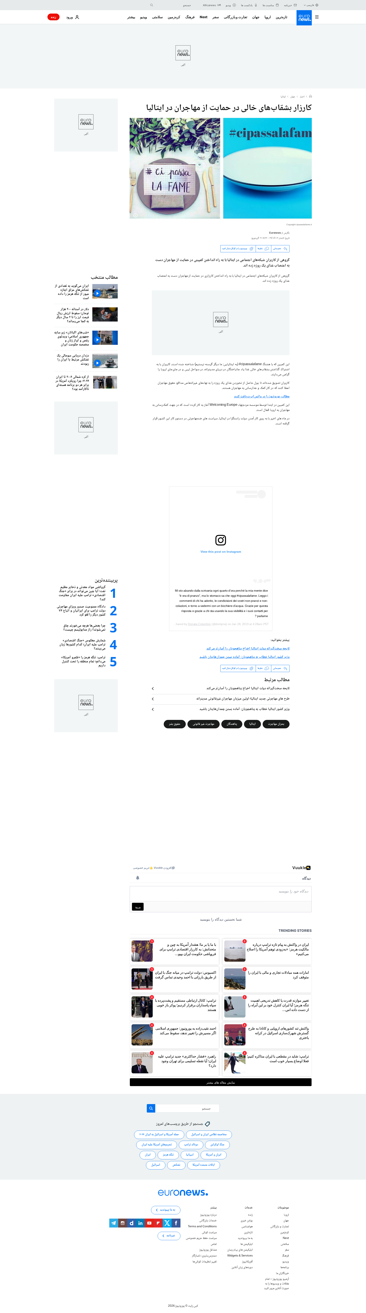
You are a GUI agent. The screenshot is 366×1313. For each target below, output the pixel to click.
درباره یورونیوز (208, 1215)
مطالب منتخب (104, 277)
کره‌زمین (174, 17)
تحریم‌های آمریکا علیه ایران (156, 1144)
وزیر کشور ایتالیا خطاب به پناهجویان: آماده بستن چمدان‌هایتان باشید (245, 657)
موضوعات (283, 1208)
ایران (148, 1154)
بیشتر (213, 1208)
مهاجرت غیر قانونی (203, 724)
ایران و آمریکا (213, 1154)
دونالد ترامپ (191, 1144)
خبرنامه (170, 1235)
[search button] (151, 5)
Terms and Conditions (202, 1226)
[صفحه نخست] (310, 97)
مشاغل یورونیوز (208, 1249)
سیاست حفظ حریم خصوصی (201, 1238)
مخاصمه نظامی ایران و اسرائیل (209, 1134)
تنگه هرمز (168, 1154)
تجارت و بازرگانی (235, 17)
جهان (255, 17)
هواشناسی (247, 1226)
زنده (53, 17)
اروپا (268, 17)
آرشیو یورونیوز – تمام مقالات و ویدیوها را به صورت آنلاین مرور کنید (276, 1284)
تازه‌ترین (281, 17)
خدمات (249, 1208)
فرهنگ (190, 17)
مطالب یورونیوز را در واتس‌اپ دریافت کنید (262, 396)
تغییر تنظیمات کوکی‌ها (205, 1261)
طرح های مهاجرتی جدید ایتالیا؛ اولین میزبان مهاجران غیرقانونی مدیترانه (243, 699)
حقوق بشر (174, 724)
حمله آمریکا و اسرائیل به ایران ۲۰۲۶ (159, 1134)
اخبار (302, 97)
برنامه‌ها (284, 1267)
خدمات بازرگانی (208, 1220)
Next (203, 17)
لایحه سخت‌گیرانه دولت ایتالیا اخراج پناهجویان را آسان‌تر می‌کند (248, 649)
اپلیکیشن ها (246, 1244)
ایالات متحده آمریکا (204, 1165)
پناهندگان (232, 724)
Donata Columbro (199, 624)
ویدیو (143, 17)
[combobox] (173, 5)
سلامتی (157, 17)
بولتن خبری (247, 1220)
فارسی (310, 5)
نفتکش (176, 1165)
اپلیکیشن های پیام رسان (240, 1249)
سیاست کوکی (209, 1232)
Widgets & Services (240, 1255)
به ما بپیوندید (245, 1238)
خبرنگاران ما (282, 1273)
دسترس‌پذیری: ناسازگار (204, 1255)
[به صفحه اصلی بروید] (304, 17)
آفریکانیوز (247, 1261)
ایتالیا (283, 97)
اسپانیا (190, 1154)
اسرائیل (155, 1165)
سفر (215, 17)
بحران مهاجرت (276, 724)
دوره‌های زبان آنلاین (242, 1267)
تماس (214, 1244)
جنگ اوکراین (217, 1144)
